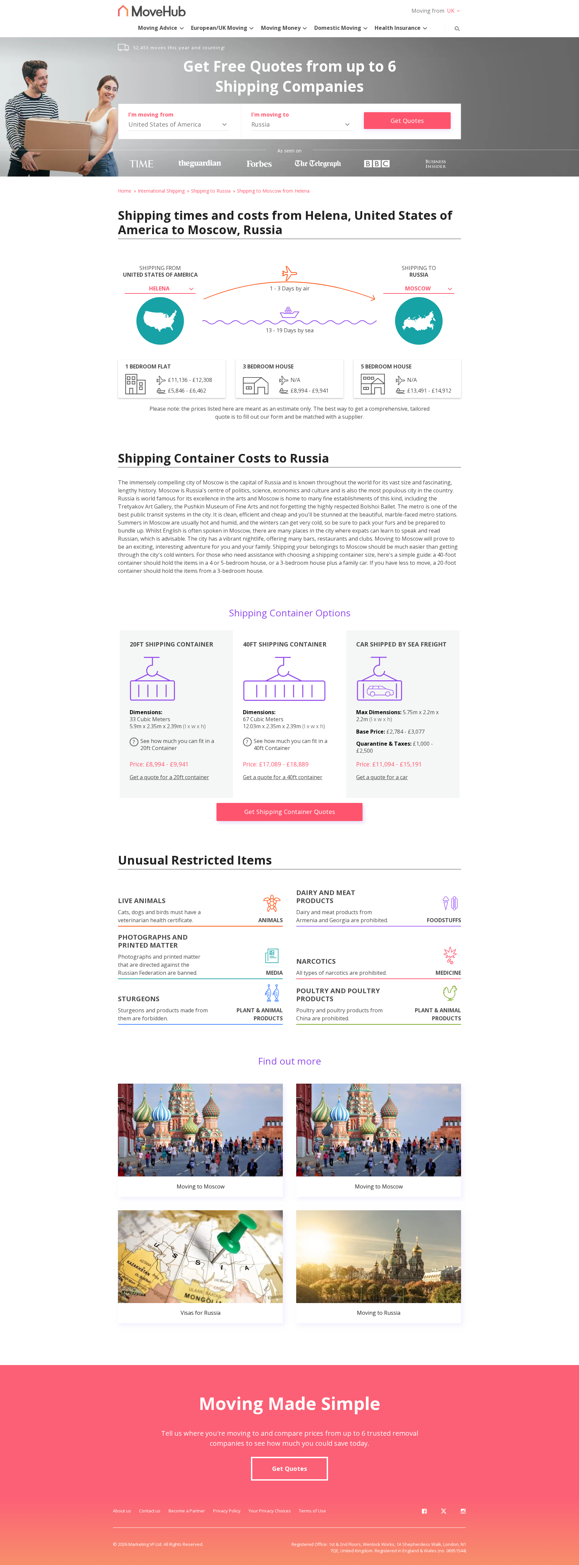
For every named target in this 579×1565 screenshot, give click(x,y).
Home (124, 191)
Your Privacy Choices (270, 1511)
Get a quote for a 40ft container (282, 777)
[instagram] (463, 1512)
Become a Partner (187, 1511)
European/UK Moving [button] (219, 27)
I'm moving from (151, 114)
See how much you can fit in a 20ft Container (173, 744)
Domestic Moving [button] (337, 27)
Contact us (149, 1511)
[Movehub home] (152, 10)
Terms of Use (312, 1511)
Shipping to (419, 271)
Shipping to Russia (211, 191)
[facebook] (424, 1512)
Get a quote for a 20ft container (169, 777)
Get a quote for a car (382, 777)
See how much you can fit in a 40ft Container (286, 744)
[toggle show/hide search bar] (452, 27)
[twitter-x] (444, 1512)
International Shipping (161, 191)
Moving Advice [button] (157, 27)
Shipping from (160, 271)
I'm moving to (270, 114)
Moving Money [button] (281, 27)
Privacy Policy (227, 1511)
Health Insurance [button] (398, 27)
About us (122, 1511)
